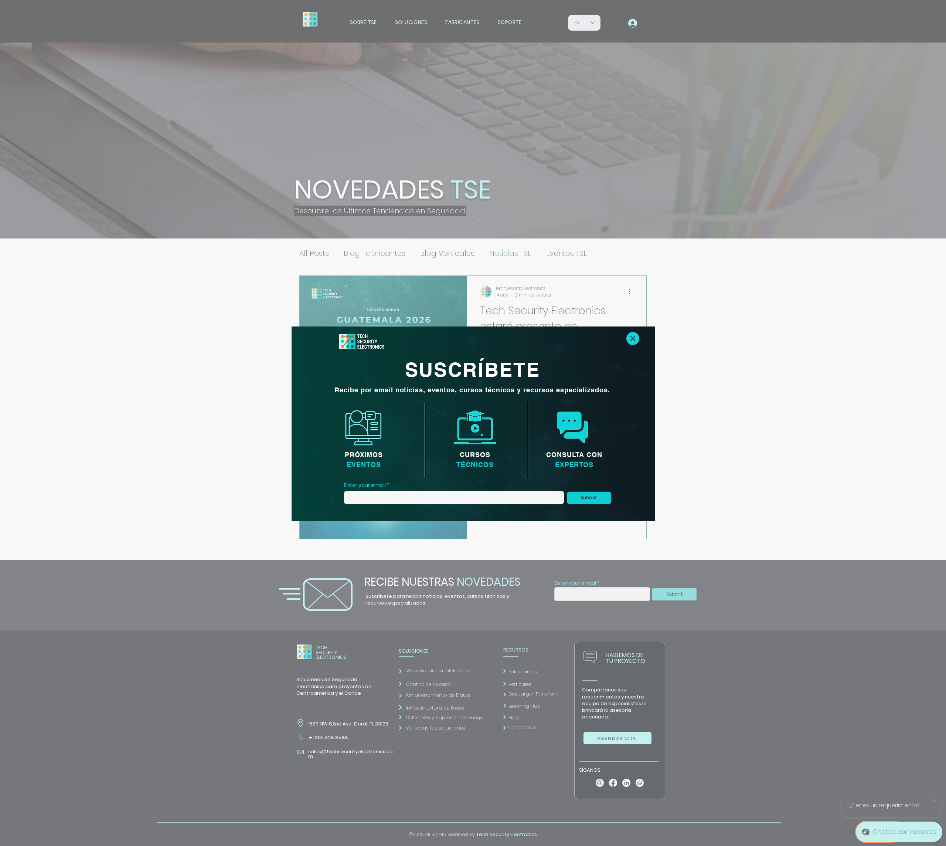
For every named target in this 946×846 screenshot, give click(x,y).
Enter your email (365, 485)
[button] (632, 338)
